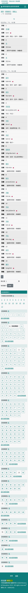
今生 (7, 236)
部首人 (15, 11)
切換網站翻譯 (5, 3)
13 (13, 303)
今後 (7, 193)
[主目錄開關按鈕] (25, 6)
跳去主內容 (12, 1)
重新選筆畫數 (5, 318)
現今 (7, 164)
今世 (7, 221)
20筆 (9, 286)
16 (24, 303)
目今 (7, 78)
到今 (7, 92)
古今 (7, 250)
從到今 (8, 149)
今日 (7, 207)
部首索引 (8, 11)
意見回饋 (3, 580)
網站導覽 (17, 1)
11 (6, 303)
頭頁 (16, 576)
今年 (7, 121)
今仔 (7, 135)
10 (2, 303)
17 (2, 307)
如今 (7, 178)
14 (16, 303)
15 (20, 303)
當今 (7, 264)
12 (9, 303)
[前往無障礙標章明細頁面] (10, 580)
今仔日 (8, 106)
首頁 (2, 11)
